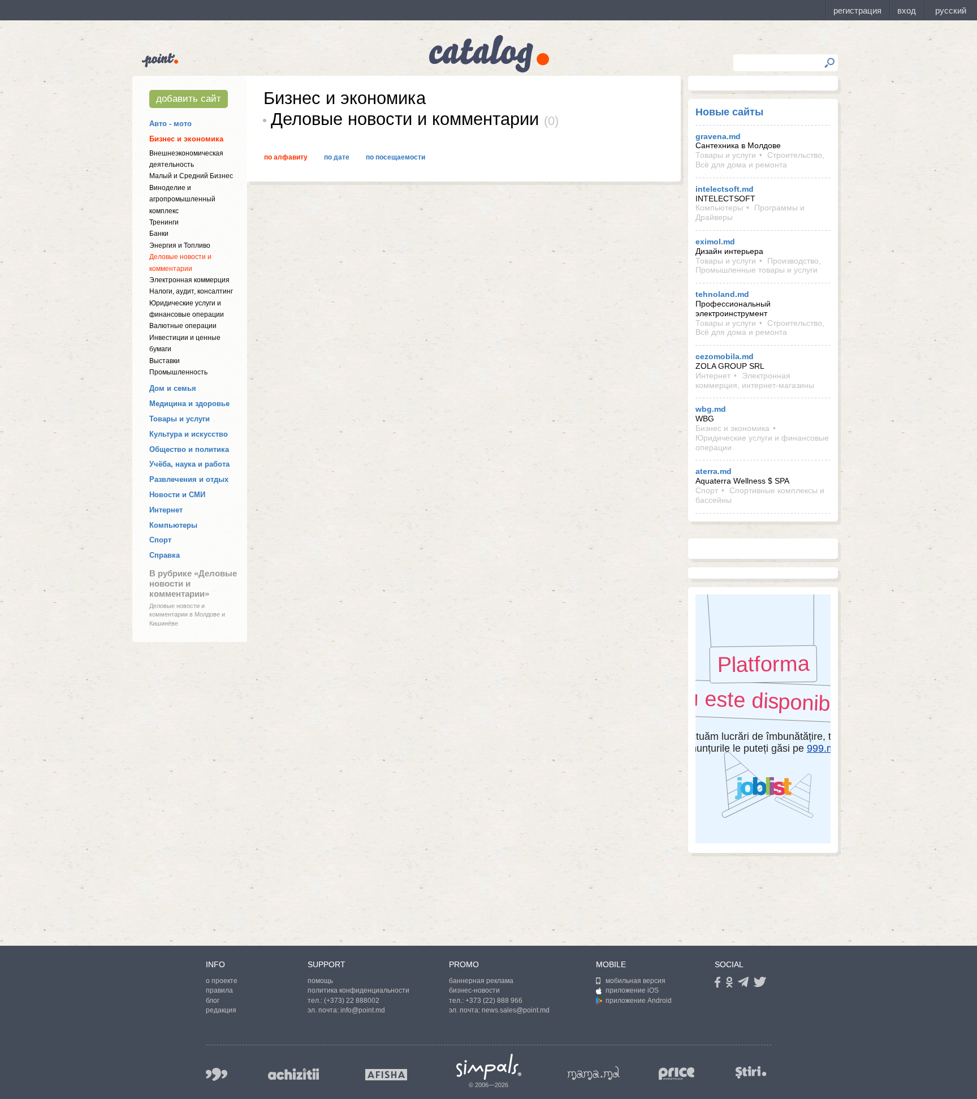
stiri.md (750, 1072)
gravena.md (718, 136)
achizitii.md (293, 1074)
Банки (158, 234)
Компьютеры (173, 525)
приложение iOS (632, 990)
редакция (221, 1010)
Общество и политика (189, 449)
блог (212, 1001)
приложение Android (639, 1001)
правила (219, 990)
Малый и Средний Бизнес (191, 176)
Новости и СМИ (177, 494)
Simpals (488, 1067)
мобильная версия (635, 981)
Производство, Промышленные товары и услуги (758, 265)
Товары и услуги (179, 419)
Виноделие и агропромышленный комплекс (182, 199)
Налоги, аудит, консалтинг (191, 291)
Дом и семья (172, 388)
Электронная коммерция (189, 280)
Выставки (164, 361)
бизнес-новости (474, 990)
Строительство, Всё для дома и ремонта (759, 159)
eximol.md (715, 241)
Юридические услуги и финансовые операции (762, 442)
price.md (677, 1073)
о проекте (221, 981)
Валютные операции (183, 326)
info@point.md (362, 1010)
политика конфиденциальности (358, 990)
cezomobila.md (724, 356)
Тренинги (164, 222)
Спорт (160, 540)
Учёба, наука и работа (189, 464)
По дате (336, 157)
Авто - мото (170, 123)
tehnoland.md (722, 294)
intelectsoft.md (724, 188)
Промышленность (178, 372)
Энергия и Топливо (179, 245)
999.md (216, 1074)
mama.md (594, 1073)
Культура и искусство (188, 434)
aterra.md (713, 471)
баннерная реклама (481, 981)
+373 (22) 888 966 (493, 1001)
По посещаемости (395, 157)
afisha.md (386, 1074)
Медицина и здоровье (189, 403)
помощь (320, 981)
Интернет (166, 510)
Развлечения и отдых (188, 479)
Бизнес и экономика (186, 139)
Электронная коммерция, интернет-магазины (754, 380)
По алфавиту (286, 157)
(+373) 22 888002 (351, 1001)
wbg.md (710, 408)
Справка (164, 555)
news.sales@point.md (516, 1010)
